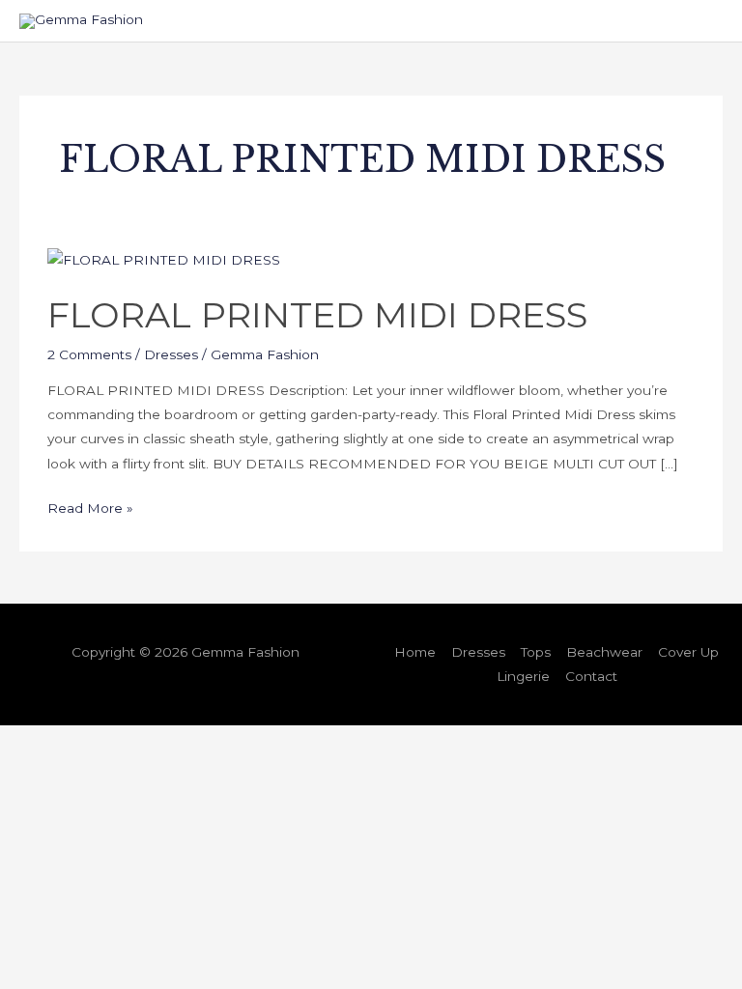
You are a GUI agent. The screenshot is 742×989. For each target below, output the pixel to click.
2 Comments (89, 354)
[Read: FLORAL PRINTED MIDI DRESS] (163, 260)
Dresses (171, 354)
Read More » (90, 506)
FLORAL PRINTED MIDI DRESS (317, 315)
